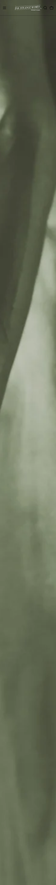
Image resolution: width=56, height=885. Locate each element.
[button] (45, 8)
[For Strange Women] (28, 7)
